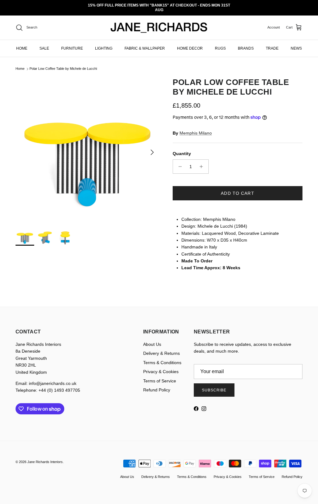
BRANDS (246, 44)
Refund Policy (156, 385)
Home (20, 64)
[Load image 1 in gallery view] (87, 144)
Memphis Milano (195, 128)
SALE (44, 44)
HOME (21, 44)
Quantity (182, 149)
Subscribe (214, 385)
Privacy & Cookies (161, 367)
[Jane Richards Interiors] (159, 23)
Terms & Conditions (162, 357)
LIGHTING (103, 44)
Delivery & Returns (161, 348)
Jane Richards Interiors (45, 457)
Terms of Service (159, 376)
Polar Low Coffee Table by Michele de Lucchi (63, 64)
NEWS (296, 44)
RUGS (220, 44)
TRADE (272, 44)
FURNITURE (72, 44)
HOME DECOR (190, 44)
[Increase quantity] (203, 162)
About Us (152, 339)
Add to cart (237, 188)
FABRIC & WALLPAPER (145, 44)
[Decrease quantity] (178, 162)
